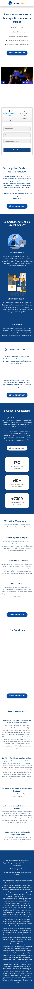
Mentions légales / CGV (17, 869)
